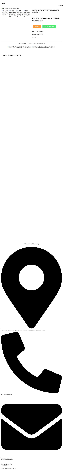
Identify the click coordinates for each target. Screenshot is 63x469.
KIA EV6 (38, 10)
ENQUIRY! (37, 26)
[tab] (22, 43)
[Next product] (36, 15)
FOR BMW (5, 466)
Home (34, 10)
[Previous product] (33, 15)
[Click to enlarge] (4, 7)
